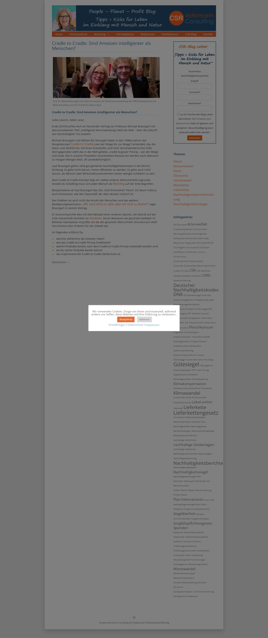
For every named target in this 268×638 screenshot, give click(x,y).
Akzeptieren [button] (125, 319)
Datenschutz (135, 324)
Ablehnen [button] (144, 319)
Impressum (152, 325)
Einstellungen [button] (117, 324)
